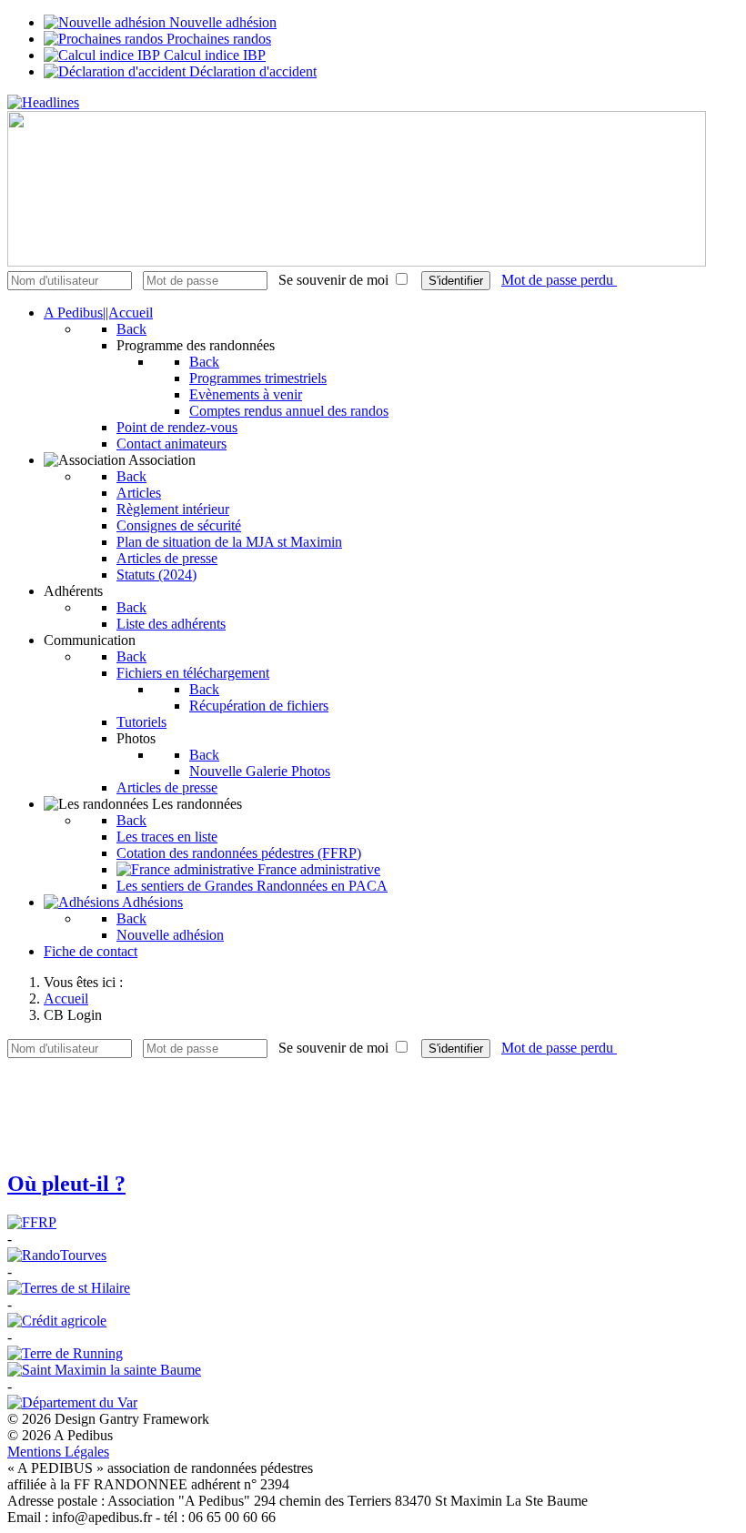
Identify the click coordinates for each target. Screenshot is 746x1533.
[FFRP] (31, 1222)
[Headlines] (43, 102)
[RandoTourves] (56, 1255)
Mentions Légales (58, 1451)
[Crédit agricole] (56, 1320)
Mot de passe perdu (559, 279)
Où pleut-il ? (66, 1183)
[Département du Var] (72, 1402)
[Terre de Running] (65, 1353)
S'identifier (455, 280)
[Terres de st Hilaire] (68, 1288)
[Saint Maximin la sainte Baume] (104, 1369)
